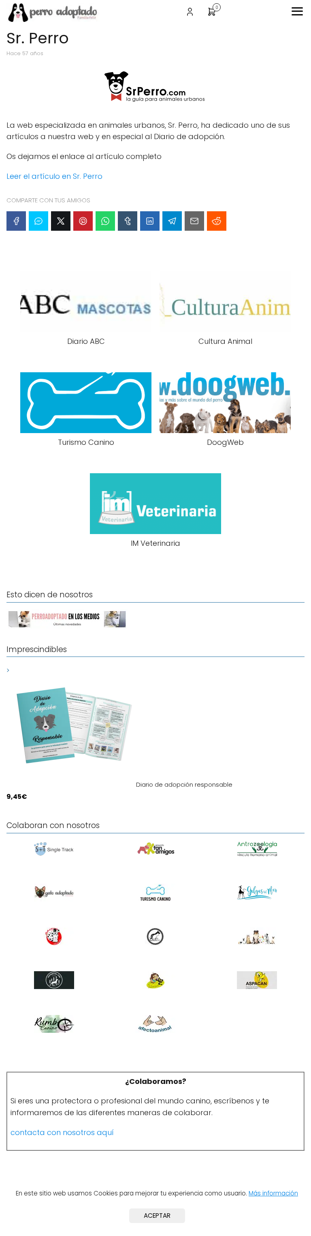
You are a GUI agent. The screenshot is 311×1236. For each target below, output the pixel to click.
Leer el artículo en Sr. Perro (54, 176)
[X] (60, 221)
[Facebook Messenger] (38, 221)
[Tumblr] (127, 221)
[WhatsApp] (105, 221)
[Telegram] (172, 221)
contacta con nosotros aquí (62, 1132)
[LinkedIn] (150, 221)
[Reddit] (216, 221)
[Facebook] (16, 221)
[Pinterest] (83, 221)
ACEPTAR (157, 1215)
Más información (273, 1193)
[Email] (194, 221)
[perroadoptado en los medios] (67, 627)
